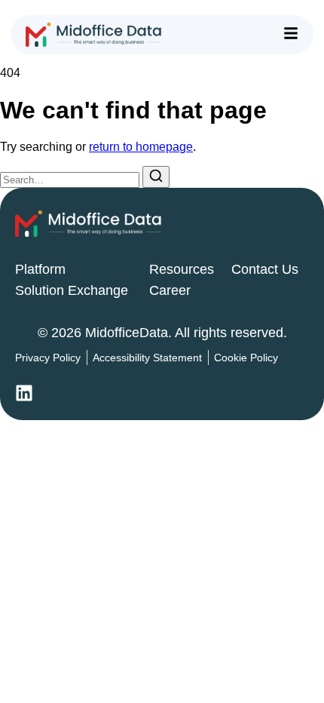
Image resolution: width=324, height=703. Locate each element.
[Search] (156, 177)
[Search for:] (71, 179)
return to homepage (141, 146)
